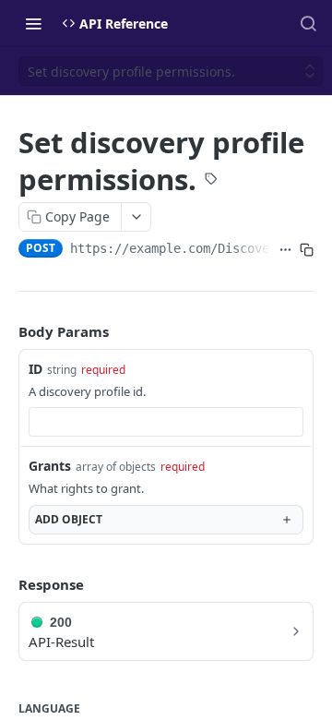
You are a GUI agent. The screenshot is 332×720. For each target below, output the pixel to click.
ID (35, 369)
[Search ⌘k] (308, 23)
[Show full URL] (285, 250)
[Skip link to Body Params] (5, 331)
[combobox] (166, 422)
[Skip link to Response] (5, 584)
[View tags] (211, 181)
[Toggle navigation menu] (33, 23)
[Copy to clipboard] (307, 250)
